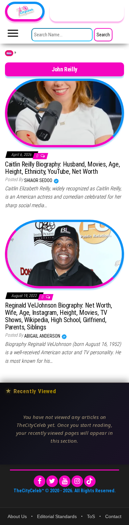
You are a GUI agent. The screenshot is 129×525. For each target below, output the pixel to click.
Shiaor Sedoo (38, 180)
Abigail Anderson (42, 336)
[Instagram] (77, 481)
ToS (91, 516)
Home (9, 53)
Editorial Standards (57, 516)
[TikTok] (90, 481)
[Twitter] (52, 481)
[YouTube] (64, 481)
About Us (17, 516)
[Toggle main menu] (13, 35)
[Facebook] (39, 481)
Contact (113, 516)
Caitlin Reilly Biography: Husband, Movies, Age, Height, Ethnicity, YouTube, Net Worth (62, 167)
